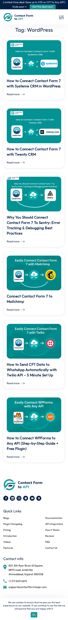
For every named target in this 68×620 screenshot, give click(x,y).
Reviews (49, 536)
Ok (33, 614)
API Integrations (54, 524)
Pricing (7, 530)
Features (8, 548)
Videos (7, 542)
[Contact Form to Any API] (18, 17)
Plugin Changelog (12, 524)
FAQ (47, 542)
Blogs (6, 518)
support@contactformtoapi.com (28, 587)
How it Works (52, 530)
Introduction (10, 536)
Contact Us (51, 548)
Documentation (53, 518)
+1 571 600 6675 (18, 581)
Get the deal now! (42, 6)
